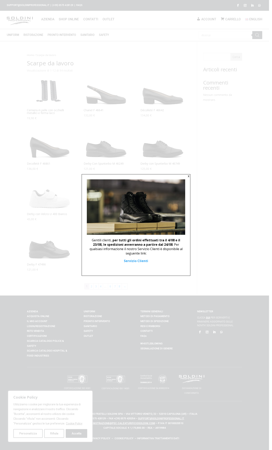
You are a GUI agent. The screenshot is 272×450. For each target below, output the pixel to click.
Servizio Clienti (136, 261)
